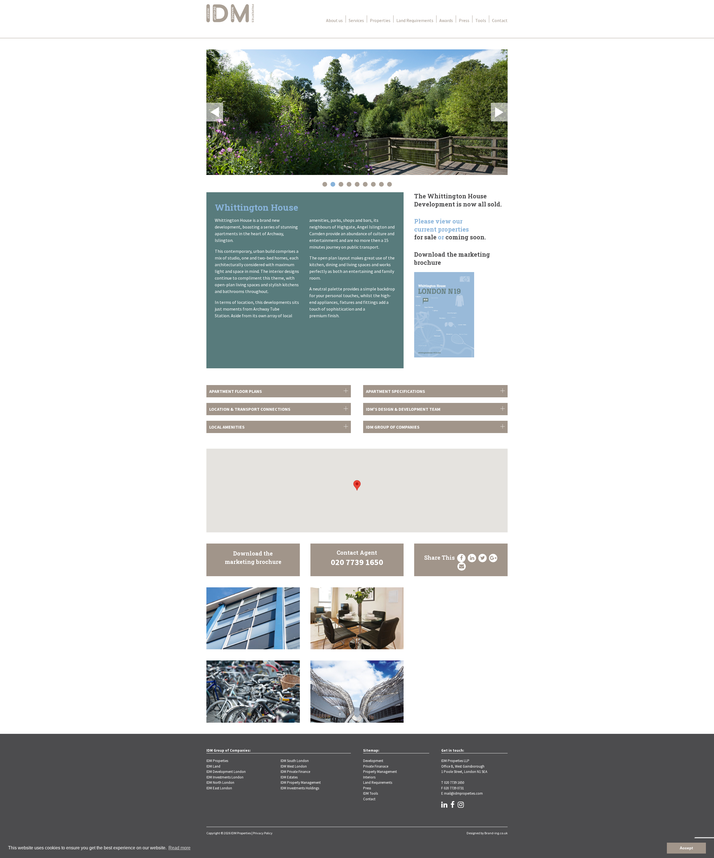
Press (464, 20)
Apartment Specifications (395, 391)
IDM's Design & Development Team (403, 409)
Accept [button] (686, 848)
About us (334, 20)
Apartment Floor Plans (235, 391)
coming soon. (465, 237)
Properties (380, 20)
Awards (446, 20)
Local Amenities (227, 427)
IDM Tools (370, 793)
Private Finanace (375, 766)
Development (373, 760)
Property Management (380, 771)
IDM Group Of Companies (392, 427)
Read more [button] (179, 847)
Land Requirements (414, 20)
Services (356, 20)
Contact (500, 20)
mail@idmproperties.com (463, 793)
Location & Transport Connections (249, 409)
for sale (425, 237)
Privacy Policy (262, 833)
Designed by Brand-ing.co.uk (487, 833)
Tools (480, 20)
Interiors (369, 777)
